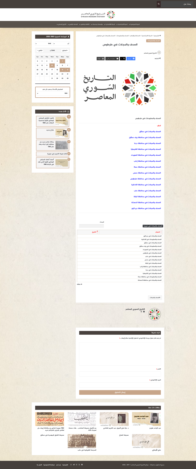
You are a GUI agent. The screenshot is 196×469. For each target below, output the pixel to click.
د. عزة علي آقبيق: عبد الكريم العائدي (116, 428)
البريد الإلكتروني (155, 380)
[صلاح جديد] (61, 133)
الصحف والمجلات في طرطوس (152, 253)
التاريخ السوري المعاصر (150, 53)
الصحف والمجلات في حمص (153, 260)
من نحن (58, 465)
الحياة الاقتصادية (110, 24)
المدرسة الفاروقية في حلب (87, 450)
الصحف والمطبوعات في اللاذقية (151, 239)
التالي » (40, 50)
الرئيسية (156, 36)
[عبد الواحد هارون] (146, 419)
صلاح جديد (50, 130)
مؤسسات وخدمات (97, 24)
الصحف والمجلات (154, 297)
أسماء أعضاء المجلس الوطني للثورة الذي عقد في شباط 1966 (46, 162)
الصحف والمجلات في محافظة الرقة (147, 196)
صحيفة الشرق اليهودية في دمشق (52, 435)
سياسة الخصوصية (49, 465)
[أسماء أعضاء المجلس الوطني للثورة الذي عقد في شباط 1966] (61, 163)
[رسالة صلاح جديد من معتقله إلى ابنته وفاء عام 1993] (61, 145)
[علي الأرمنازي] (146, 441)
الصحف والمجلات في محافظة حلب (147, 190)
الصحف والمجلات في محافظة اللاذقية (146, 184)
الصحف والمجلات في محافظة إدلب (147, 161)
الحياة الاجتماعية (122, 24)
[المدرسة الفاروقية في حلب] (81, 441)
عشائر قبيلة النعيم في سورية (57, 154)
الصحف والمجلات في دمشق (150, 131)
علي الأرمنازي (156, 450)
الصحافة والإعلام (135, 36)
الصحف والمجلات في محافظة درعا (147, 143)
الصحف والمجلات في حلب (153, 256)
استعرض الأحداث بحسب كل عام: (52, 89)
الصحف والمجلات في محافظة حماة (147, 167)
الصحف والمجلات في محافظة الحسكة (146, 202)
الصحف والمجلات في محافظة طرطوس (145, 178)
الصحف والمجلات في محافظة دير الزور (146, 208)
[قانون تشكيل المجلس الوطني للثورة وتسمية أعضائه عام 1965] (61, 121)
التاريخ (94, 232)
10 (52, 65)
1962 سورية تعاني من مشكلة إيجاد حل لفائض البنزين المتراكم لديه (50, 429)
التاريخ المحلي (62, 24)
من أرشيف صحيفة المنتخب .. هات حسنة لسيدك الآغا (82, 429)
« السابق (65, 50)
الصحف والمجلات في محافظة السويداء (146, 155)
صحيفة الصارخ (124, 435)
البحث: (102, 222)
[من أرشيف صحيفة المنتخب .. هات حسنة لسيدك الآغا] (81, 419)
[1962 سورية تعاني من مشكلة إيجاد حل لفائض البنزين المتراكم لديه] (49, 419)
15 (62, 70)
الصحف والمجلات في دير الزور (152, 236)
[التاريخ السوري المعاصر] (98, 15)
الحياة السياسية (135, 24)
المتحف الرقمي (73, 24)
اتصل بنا (39, 465)
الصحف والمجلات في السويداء (152, 249)
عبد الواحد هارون (155, 428)
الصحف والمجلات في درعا (153, 270)
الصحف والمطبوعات (122, 36)
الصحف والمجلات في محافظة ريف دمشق (145, 137)
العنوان (157, 232)
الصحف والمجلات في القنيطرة (152, 273)
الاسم (158, 369)
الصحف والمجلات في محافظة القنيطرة (146, 149)
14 (67, 70)
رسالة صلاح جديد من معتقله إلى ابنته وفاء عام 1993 (46, 144)
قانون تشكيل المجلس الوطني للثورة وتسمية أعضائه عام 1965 (46, 120)
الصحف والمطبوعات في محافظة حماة (149, 277)
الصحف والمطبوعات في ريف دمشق (150, 246)
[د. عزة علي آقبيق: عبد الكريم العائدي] (114, 419)
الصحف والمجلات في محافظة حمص (147, 173)
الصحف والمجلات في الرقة (153, 263)
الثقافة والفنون (85, 24)
